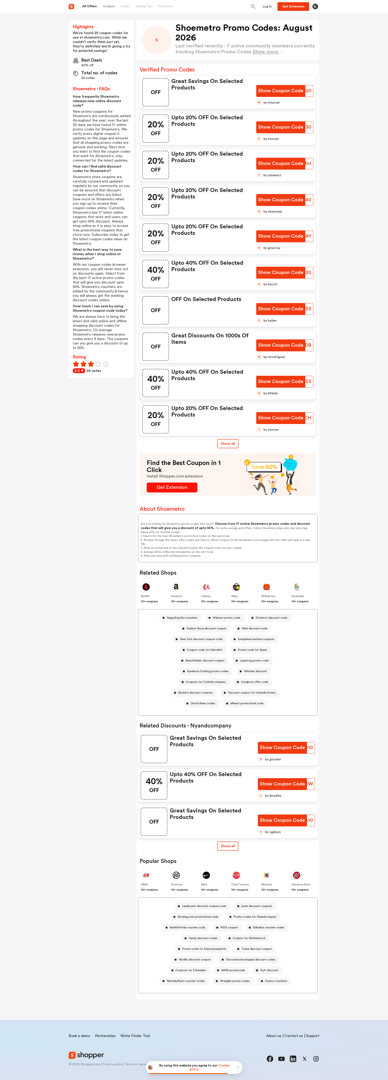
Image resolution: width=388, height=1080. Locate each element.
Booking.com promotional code (198, 916)
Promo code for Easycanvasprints (204, 949)
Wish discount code (254, 628)
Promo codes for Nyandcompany (255, 916)
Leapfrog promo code (254, 660)
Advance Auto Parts (304, 884)
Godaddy (297, 596)
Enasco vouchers (276, 981)
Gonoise (176, 884)
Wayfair (266, 884)
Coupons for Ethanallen (191, 970)
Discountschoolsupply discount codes (250, 959)
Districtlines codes (203, 703)
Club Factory (240, 884)
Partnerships (105, 1036)
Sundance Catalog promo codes (208, 671)
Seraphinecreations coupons (256, 639)
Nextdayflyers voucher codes (186, 981)
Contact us (294, 1036)
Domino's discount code (271, 617)
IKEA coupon (229, 927)
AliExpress (268, 596)
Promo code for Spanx (252, 650)
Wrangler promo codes (235, 981)
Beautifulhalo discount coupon (205, 660)
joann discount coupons (256, 906)
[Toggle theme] (315, 6)
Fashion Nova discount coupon (206, 628)
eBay (234, 596)
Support (312, 1036)
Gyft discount (269, 970)
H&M (144, 884)
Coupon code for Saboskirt (204, 650)
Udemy (206, 596)
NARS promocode (233, 970)
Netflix (145, 596)
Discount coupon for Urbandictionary (252, 692)
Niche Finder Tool (135, 1036)
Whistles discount (255, 671)
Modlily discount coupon (195, 959)
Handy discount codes (203, 938)
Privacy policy (112, 1064)
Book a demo (79, 1036)
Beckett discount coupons (195, 692)
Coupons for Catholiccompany (206, 682)
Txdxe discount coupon (256, 949)
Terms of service (137, 1064)
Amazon (176, 596)
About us (273, 1036)
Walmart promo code (226, 617)
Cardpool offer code (254, 682)
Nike (204, 884)
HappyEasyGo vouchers (182, 617)
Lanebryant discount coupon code (204, 906)
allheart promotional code (247, 703)
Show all (228, 443)
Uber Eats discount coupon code (201, 639)
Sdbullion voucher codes (268, 927)
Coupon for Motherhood (249, 938)
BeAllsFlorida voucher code (187, 927)
